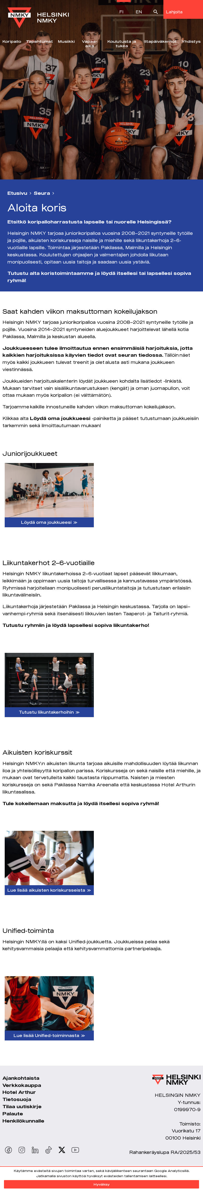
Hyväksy (102, 1184)
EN (139, 11)
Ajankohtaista (20, 1078)
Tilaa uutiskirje (22, 1106)
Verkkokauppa (21, 1085)
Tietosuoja (16, 1099)
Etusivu (17, 193)
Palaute (12, 1113)
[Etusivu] (38, 14)
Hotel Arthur (19, 1092)
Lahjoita (174, 11)
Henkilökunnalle (23, 1121)
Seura (42, 193)
